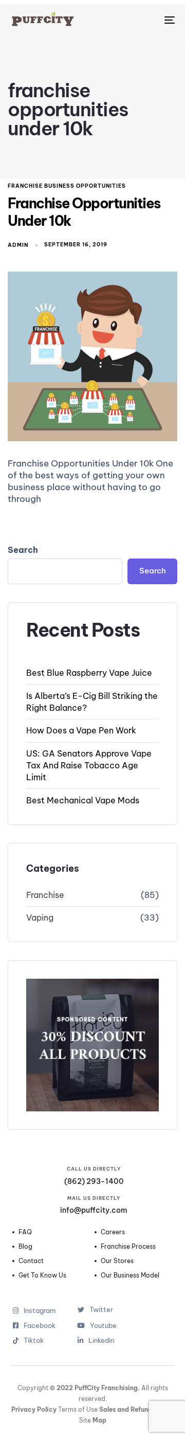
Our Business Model (130, 1275)
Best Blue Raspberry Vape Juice (89, 673)
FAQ (25, 1232)
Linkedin (101, 1340)
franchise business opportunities (67, 186)
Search (23, 550)
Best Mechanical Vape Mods (82, 800)
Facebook (39, 1325)
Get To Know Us (42, 1275)
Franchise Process (128, 1247)
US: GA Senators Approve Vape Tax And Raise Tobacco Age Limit (89, 765)
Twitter (101, 1309)
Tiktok (40, 1340)
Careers (113, 1232)
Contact (31, 1261)
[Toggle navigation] (147, 20)
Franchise (45, 895)
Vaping (39, 917)
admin (18, 245)
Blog (25, 1247)
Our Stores (117, 1261)
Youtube (103, 1325)
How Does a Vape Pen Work (81, 730)
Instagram (40, 1310)
